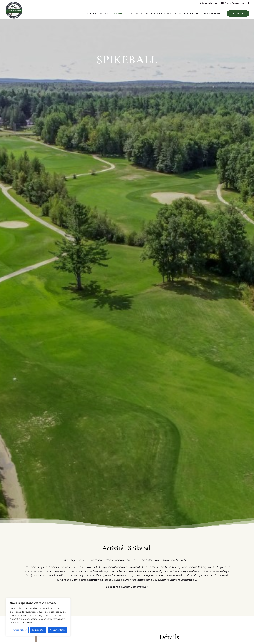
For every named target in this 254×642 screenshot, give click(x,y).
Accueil (91, 13)
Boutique (238, 13)
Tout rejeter (38, 629)
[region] (38, 617)
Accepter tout (57, 629)
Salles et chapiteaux (158, 13)
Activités (118, 13)
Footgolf (136, 13)
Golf (103, 13)
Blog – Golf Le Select (187, 13)
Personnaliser (19, 629)
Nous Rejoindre (213, 13)
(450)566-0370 (209, 3)
